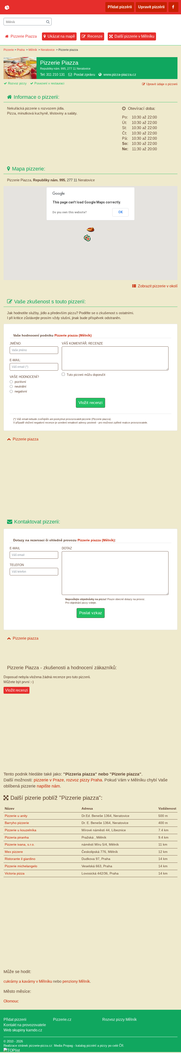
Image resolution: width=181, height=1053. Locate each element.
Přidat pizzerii (15, 1019)
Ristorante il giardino (20, 859)
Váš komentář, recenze (82, 343)
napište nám (48, 786)
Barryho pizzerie (17, 823)
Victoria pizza (15, 873)
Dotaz (67, 548)
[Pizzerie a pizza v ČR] (12, 1050)
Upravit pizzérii (151, 7)
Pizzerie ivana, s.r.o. (20, 844)
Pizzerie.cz (62, 1019)
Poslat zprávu (84, 74)
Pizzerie (9, 49)
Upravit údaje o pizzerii (161, 84)
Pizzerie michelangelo (21, 866)
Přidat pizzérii (120, 7)
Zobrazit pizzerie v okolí (157, 286)
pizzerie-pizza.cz (32, 7)
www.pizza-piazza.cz (119, 74)
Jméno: (15, 343)
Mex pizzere (14, 852)
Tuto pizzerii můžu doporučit (86, 374)
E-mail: (15, 360)
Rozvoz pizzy (17, 83)
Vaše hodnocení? (24, 377)
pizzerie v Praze (49, 780)
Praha (21, 49)
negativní (21, 391)
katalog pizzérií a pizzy (91, 1045)
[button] (88, 238)
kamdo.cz (34, 1030)
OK (120, 212)
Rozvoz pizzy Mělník (119, 1019)
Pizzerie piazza (25, 439)
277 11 (72, 180)
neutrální (20, 386)
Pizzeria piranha (17, 837)
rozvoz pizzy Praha (84, 780)
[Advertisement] (90, 481)
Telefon (17, 565)
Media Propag (63, 1045)
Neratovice (48, 49)
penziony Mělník (76, 981)
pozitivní (20, 382)
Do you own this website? (70, 212)
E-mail (15, 548)
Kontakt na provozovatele (25, 1025)
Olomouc (11, 1001)
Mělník (33, 49)
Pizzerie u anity (16, 816)
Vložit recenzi (16, 690)
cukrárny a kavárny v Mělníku (28, 981)
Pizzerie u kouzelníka (20, 830)
